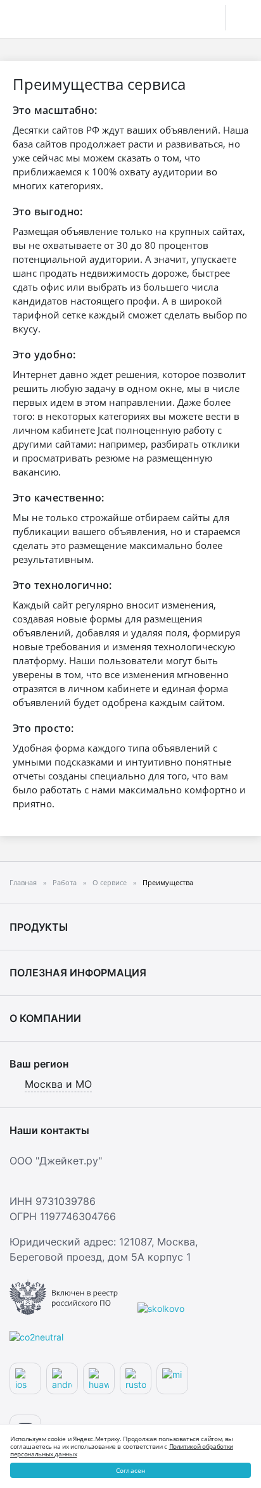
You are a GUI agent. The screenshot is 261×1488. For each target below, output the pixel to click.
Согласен (131, 1470)
